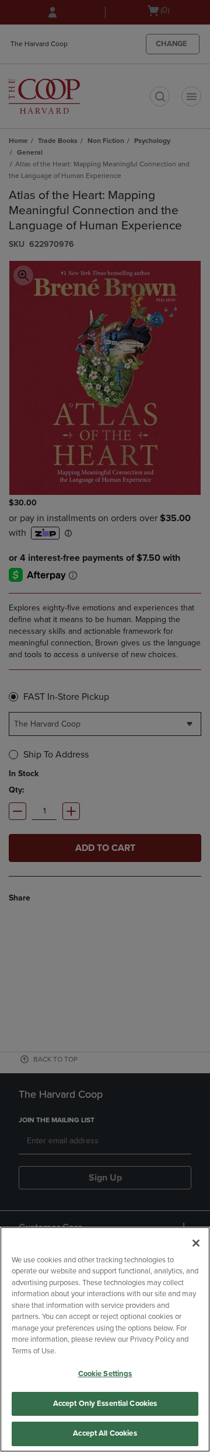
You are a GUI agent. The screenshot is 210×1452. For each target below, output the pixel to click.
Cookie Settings (105, 1373)
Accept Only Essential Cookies (105, 1403)
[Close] (196, 1243)
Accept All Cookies (104, 1433)
